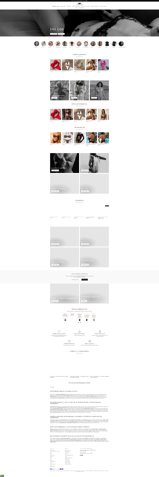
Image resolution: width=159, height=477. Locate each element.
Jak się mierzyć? (67, 452)
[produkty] (59, 90)
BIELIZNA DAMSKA (94, 6)
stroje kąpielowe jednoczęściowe (75, 419)
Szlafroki (51, 465)
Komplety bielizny (52, 450)
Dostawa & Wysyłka (67, 462)
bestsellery (61, 33)
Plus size (51, 462)
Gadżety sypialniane (53, 461)
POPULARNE (63, 6)
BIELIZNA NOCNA (103, 6)
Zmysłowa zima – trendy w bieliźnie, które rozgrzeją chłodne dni (59, 377)
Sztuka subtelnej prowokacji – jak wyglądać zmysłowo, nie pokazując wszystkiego (79, 377)
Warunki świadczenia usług (68, 457)
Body (50, 452)
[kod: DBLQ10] (64, 294)
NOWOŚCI (69, 6)
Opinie (66, 456)
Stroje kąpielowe (52, 455)
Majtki (51, 457)
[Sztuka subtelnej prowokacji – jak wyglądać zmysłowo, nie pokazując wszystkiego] (79, 365)
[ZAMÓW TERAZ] (64, 163)
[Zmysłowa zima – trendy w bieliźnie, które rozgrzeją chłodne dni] (59, 365)
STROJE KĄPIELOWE (76, 6)
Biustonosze (51, 456)
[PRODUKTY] (79, 90)
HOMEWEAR (81, 7)
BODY (76, 7)
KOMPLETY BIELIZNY (85, 6)
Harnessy (51, 460)
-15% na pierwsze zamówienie (69, 455)
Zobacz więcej (79, 353)
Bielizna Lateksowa (52, 466)
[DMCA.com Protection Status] (2, 476)
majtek (91, 438)
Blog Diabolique (67, 451)
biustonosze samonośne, (54, 441)
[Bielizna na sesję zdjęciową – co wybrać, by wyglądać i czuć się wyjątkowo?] (99, 365)
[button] (78, 322)
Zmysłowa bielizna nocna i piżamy (54, 451)
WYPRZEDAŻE (53, 33)
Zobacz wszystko (79, 56)
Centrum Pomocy (67, 460)
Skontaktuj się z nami (68, 450)
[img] (79, 310)
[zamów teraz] (64, 184)
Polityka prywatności (67, 461)
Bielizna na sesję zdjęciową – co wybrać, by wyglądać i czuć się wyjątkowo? (99, 377)
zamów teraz (55, 264)
